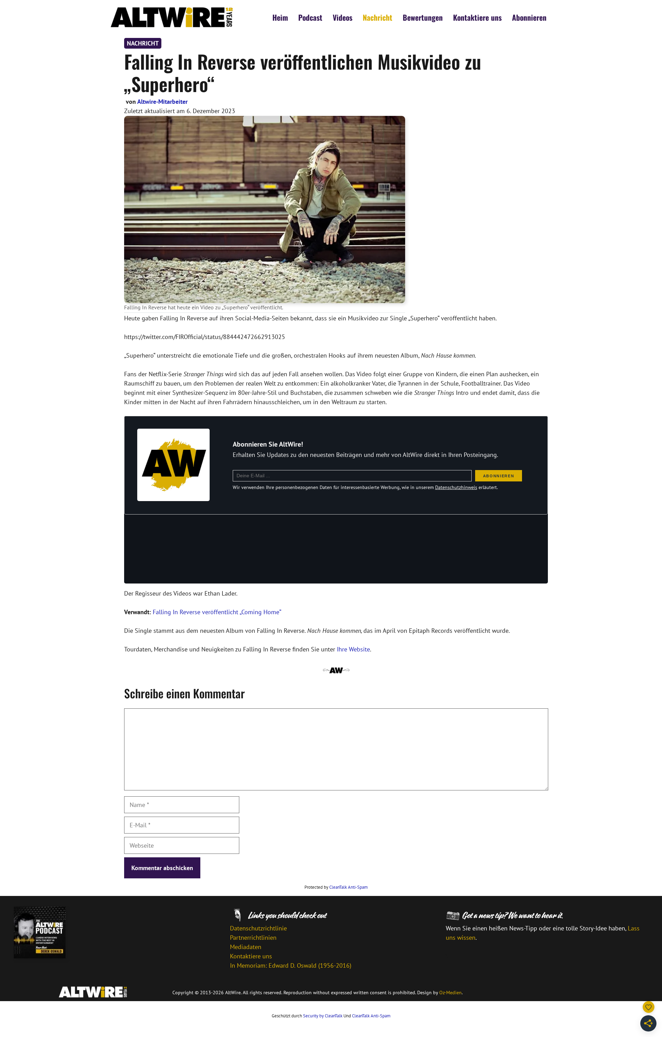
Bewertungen (423, 17)
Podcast (310, 17)
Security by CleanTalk (322, 1016)
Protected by (336, 887)
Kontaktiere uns (477, 17)
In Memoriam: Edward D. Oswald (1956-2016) (290, 965)
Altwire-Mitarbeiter (162, 102)
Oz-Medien (450, 992)
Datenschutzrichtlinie (258, 928)
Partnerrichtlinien (253, 937)
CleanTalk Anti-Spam (348, 887)
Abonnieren (529, 17)
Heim (280, 17)
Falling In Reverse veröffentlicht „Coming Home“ (217, 612)
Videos (342, 17)
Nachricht (377, 17)
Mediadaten (245, 947)
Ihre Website (353, 649)
